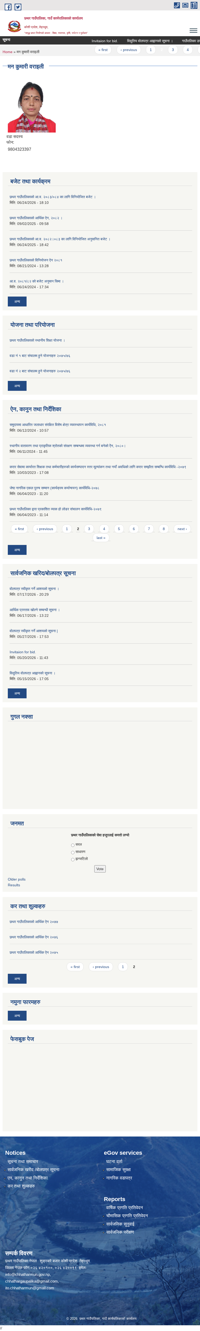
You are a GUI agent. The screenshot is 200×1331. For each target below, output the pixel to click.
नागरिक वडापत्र (119, 1178)
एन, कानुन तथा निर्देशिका (28, 1178)
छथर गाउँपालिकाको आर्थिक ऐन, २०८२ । (36, 218)
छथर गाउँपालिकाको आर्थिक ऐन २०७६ (34, 937)
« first (91, 50)
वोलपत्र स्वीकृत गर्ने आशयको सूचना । (34, 589)
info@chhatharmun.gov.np (27, 1274)
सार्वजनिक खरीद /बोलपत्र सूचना (33, 1169)
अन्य (17, 301)
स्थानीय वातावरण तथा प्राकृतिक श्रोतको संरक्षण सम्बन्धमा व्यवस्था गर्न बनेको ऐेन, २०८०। (68, 446)
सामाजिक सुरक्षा (118, 1169)
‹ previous (117, 50)
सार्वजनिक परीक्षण (120, 1232)
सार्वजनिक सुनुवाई (120, 1224)
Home (7, 52)
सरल (79, 844)
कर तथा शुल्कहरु (21, 1186)
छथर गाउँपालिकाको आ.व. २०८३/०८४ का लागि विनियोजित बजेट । (53, 197)
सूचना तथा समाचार (23, 1161)
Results (14, 885)
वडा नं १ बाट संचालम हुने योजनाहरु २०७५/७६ (40, 356)
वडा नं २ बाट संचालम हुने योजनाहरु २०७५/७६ (40, 371)
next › (182, 529)
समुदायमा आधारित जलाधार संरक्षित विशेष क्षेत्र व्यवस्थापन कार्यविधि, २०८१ (58, 425)
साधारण (80, 852)
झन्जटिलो (82, 859)
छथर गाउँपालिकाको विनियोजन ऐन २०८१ (36, 260)
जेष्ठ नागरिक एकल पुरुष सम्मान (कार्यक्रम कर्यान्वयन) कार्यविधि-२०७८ (54, 488)
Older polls (17, 879)
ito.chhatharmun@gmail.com (29, 1288)
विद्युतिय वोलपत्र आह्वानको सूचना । (139, 41)
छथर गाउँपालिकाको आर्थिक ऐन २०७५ (34, 952)
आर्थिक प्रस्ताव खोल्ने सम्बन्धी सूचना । (35, 610)
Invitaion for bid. (93, 41)
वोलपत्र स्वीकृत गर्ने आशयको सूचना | (34, 631)
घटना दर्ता (114, 1161)
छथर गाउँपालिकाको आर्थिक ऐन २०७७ (34, 922)
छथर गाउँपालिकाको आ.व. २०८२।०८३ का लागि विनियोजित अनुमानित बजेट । (60, 239)
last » (101, 538)
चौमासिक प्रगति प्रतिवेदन (127, 1215)
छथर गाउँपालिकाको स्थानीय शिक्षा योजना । (37, 340)
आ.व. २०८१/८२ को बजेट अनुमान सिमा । (37, 281)
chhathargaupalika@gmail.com (31, 1281)
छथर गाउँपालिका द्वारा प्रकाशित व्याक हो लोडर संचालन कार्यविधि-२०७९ (56, 509)
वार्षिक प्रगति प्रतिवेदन (124, 1207)
